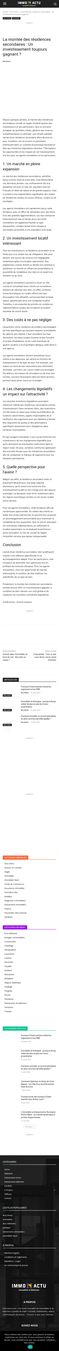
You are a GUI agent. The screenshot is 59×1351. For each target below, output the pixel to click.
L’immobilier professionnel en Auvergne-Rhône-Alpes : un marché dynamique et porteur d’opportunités (38, 1114)
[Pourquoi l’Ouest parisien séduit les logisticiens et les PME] (11, 691)
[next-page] (9, 730)
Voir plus (28, 1127)
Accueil (5, 12)
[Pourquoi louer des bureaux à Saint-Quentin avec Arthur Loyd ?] (11, 1101)
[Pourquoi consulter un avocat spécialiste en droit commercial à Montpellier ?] (11, 720)
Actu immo (14, 12)
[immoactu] (29, 1286)
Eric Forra (6, 61)
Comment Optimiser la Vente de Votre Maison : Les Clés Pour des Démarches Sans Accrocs (37, 1084)
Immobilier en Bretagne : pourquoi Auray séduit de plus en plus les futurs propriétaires (38, 704)
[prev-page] (4, 730)
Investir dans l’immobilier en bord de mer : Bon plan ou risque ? (15, 657)
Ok (30, 1347)
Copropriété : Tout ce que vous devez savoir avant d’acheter (44, 657)
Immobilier (16, 18)
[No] (55, 1341)
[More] (51, 68)
